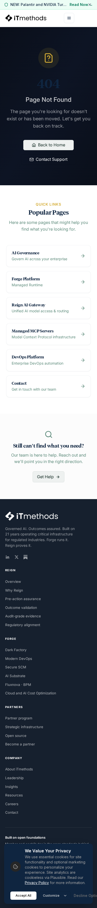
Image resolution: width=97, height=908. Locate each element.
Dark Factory (16, 650)
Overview (13, 581)
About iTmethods (19, 769)
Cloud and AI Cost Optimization (30, 693)
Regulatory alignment (22, 625)
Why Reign (14, 590)
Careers (11, 804)
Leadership (14, 778)
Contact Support (52, 159)
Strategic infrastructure (24, 727)
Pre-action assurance (23, 599)
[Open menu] (69, 18)
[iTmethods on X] (16, 557)
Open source (15, 736)
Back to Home (51, 144)
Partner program (18, 718)
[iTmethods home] (25, 18)
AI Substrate (15, 676)
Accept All (23, 895)
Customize (51, 895)
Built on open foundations (25, 837)
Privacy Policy (37, 882)
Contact (11, 812)
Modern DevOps (18, 659)
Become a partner (20, 744)
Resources (14, 795)
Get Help (45, 476)
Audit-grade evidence (23, 616)
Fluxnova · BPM (18, 685)
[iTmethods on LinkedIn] (7, 557)
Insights (11, 787)
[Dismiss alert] (90, 5)
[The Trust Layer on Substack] (25, 557)
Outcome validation (21, 608)
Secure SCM (15, 667)
